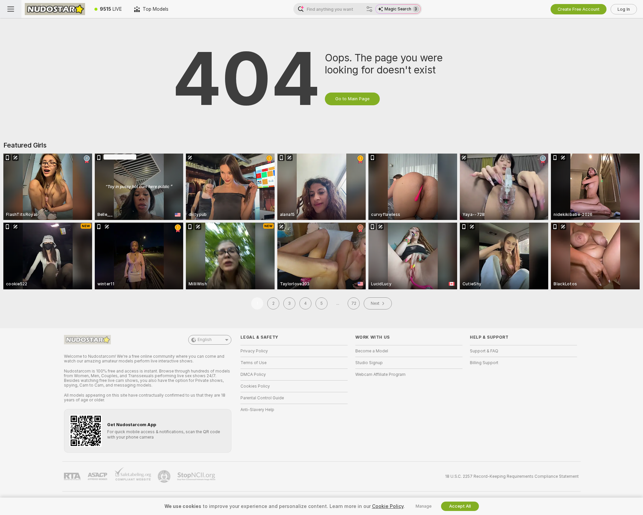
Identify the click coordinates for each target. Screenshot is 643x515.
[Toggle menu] (10, 9)
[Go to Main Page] (54, 9)
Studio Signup (369, 362)
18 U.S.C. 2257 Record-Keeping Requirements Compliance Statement (512, 476)
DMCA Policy (253, 374)
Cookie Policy (388, 506)
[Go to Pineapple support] (165, 476)
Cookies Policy (255, 386)
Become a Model (371, 351)
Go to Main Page (352, 98)
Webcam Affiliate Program (380, 374)
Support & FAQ (484, 351)
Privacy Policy (254, 351)
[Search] (369, 9)
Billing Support (484, 362)
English (205, 339)
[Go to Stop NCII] (197, 476)
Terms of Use (253, 362)
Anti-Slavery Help (257, 409)
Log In (624, 9)
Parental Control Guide (262, 398)
